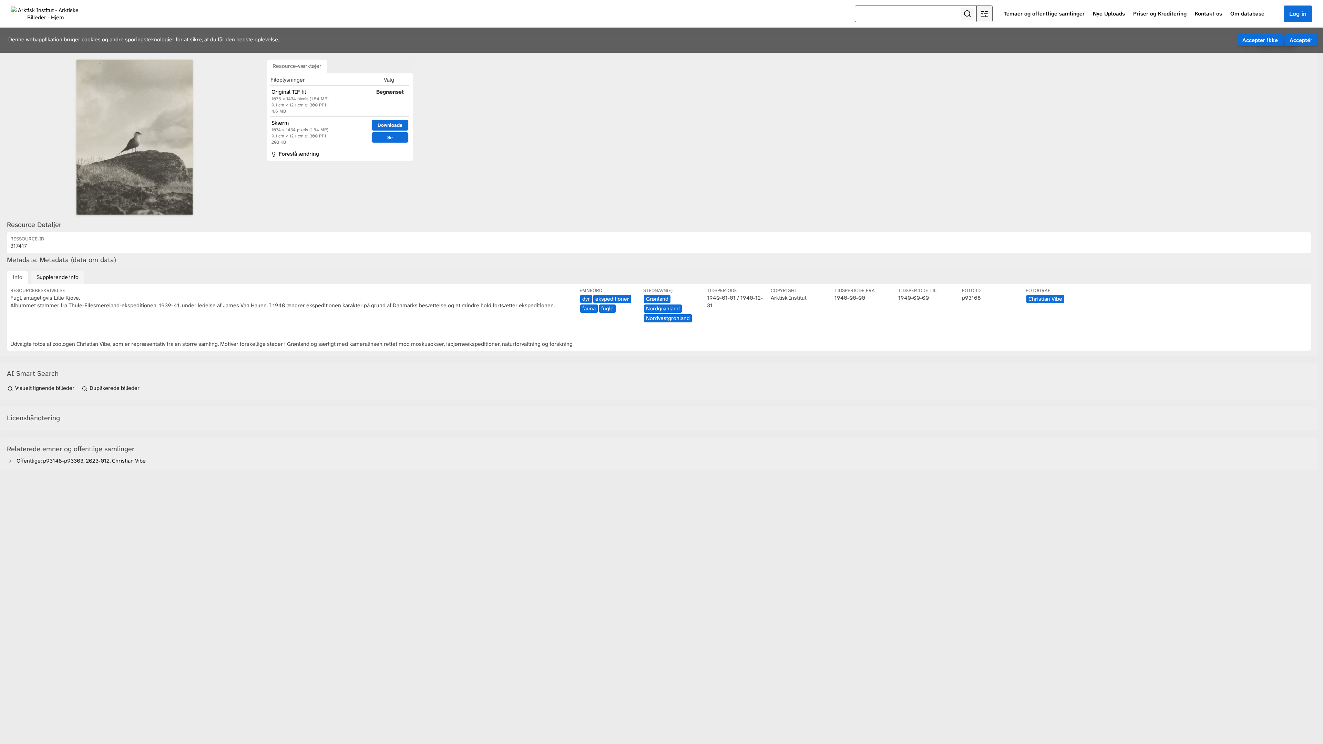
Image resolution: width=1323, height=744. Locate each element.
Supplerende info (58, 277)
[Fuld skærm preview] (134, 137)
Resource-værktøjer (297, 66)
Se (390, 137)
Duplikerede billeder (114, 388)
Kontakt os (1208, 13)
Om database (1247, 13)
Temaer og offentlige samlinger (1044, 13)
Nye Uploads (1109, 13)
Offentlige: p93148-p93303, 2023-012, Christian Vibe (80, 460)
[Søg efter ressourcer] (967, 14)
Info (17, 277)
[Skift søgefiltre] (984, 14)
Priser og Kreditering (1160, 13)
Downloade (390, 125)
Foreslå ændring (298, 153)
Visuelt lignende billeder (45, 388)
